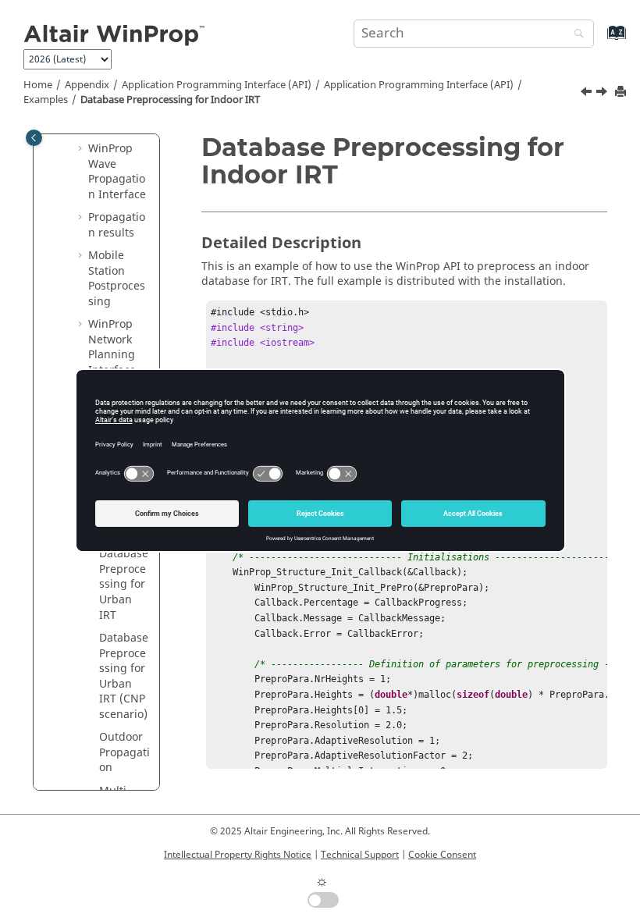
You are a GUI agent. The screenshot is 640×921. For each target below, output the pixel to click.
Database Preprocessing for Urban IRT (123, 584)
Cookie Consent (442, 855)
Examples (45, 100)
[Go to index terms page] (599, 40)
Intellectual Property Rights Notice (237, 855)
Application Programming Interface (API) (216, 85)
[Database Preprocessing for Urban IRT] (603, 93)
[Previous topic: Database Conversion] (587, 93)
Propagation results (116, 225)
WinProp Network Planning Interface (112, 347)
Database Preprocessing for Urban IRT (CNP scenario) (123, 676)
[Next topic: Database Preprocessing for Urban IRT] (603, 93)
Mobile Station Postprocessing (116, 278)
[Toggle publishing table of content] (34, 138)
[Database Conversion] (587, 93)
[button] (82, 149)
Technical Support (360, 855)
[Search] (575, 35)
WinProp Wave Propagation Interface (117, 171)
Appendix (87, 85)
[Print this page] (622, 92)
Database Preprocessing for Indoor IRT (170, 100)
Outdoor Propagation (124, 752)
